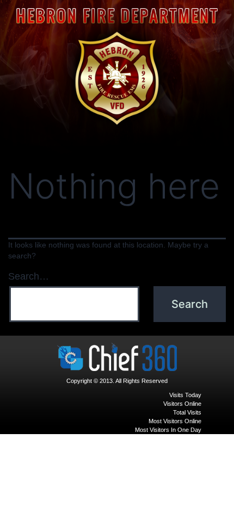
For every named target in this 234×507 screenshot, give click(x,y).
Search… (28, 276)
